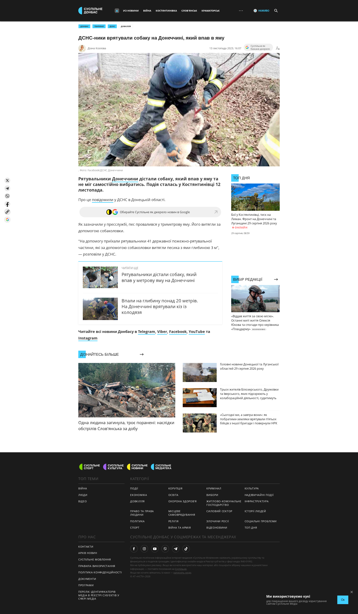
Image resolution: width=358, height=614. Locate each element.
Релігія (173, 521)
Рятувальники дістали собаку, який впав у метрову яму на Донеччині (159, 277)
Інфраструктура (257, 501)
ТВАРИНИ (99, 26)
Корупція (175, 488)
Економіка (138, 495)
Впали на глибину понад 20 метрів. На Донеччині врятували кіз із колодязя (160, 306)
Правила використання (96, 566)
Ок (343, 599)
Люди (82, 495)
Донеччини (125, 179)
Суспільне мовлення (94, 559)
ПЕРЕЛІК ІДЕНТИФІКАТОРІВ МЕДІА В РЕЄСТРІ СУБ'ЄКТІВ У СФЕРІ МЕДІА (98, 595)
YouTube (197, 331)
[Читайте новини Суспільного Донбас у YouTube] (154, 548)
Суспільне (180, 569)
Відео (82, 501)
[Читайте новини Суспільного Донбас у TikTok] (186, 548)
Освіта (173, 495)
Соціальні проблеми (261, 521)
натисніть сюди (182, 572)
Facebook (178, 331)
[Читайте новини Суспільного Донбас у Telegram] (175, 548)
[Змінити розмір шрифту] (278, 48)
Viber (162, 331)
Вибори (212, 495)
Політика (137, 521)
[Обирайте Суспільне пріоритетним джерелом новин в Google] (7, 219)
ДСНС (112, 26)
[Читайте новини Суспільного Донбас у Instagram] (144, 548)
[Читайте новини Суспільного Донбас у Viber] (165, 548)
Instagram (88, 338)
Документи (87, 579)
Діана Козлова (97, 48)
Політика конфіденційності (100, 572)
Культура (252, 488)
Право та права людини (142, 512)
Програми (86, 585)
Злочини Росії (217, 521)
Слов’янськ (189, 10)
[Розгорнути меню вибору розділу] (117, 10)
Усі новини (131, 10)
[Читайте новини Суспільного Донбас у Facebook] (134, 548)
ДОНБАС (84, 26)
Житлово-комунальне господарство (223, 503)
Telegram (146, 331)
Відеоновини (216, 527)
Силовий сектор (219, 511)
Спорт (134, 527)
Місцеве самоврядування (181, 512)
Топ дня (251, 527)
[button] (7, 180)
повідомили (102, 199)
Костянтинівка (166, 10)
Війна (147, 10)
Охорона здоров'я (182, 501)
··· (241, 10)
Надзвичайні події (259, 495)
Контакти (85, 546)
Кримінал (213, 488)
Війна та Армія (179, 527)
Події (134, 488)
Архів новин (87, 553)
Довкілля (126, 26)
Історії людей (255, 511)
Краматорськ (211, 10)
